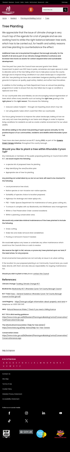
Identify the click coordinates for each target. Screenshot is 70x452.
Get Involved (33, 2)
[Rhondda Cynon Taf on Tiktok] (9, 420)
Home (4, 18)
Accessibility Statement (10, 399)
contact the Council (41, 274)
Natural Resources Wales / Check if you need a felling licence (31, 309)
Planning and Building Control (31, 18)
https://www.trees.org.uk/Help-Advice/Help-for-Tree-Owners (26, 328)
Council (17, 2)
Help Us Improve (8, 350)
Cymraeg (64, 2)
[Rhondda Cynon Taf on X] (26, 420)
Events (27, 2)
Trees (47, 18)
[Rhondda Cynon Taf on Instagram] (26, 413)
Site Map (5, 379)
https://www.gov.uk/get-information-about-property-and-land (40, 302)
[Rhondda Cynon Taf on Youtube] (61, 413)
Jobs (46, 2)
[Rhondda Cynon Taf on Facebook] (9, 413)
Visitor (22, 2)
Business (11, 2)
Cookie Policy (7, 389)
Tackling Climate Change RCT (28, 284)
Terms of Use (7, 384)
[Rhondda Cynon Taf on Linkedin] (43, 413)
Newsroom (41, 2)
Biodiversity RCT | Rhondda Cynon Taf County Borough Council (36, 289)
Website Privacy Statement (12, 394)
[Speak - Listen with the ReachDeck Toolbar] (30, 9)
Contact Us (6, 374)
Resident (5, 2)
